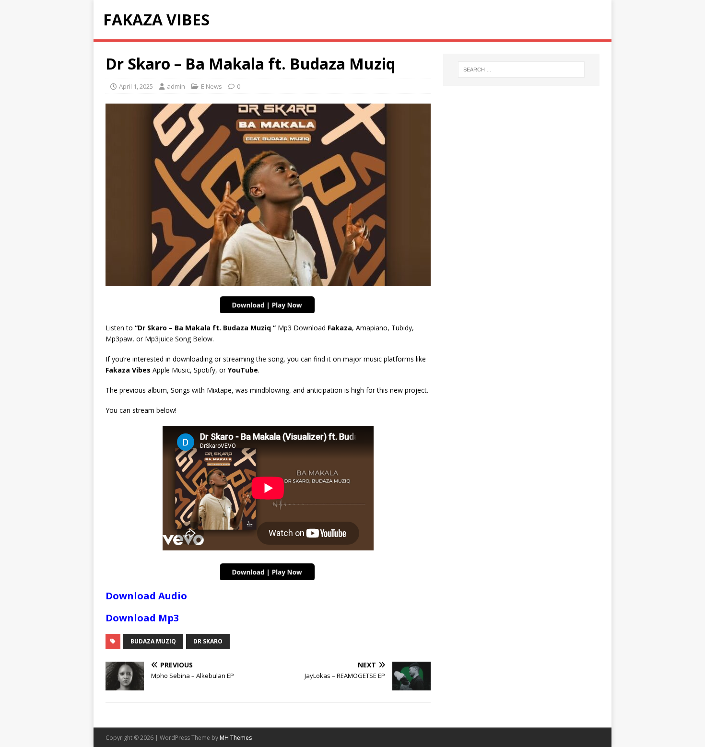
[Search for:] (521, 69)
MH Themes (236, 738)
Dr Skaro (208, 641)
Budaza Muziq (153, 641)
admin (176, 86)
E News (211, 86)
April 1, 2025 (136, 86)
